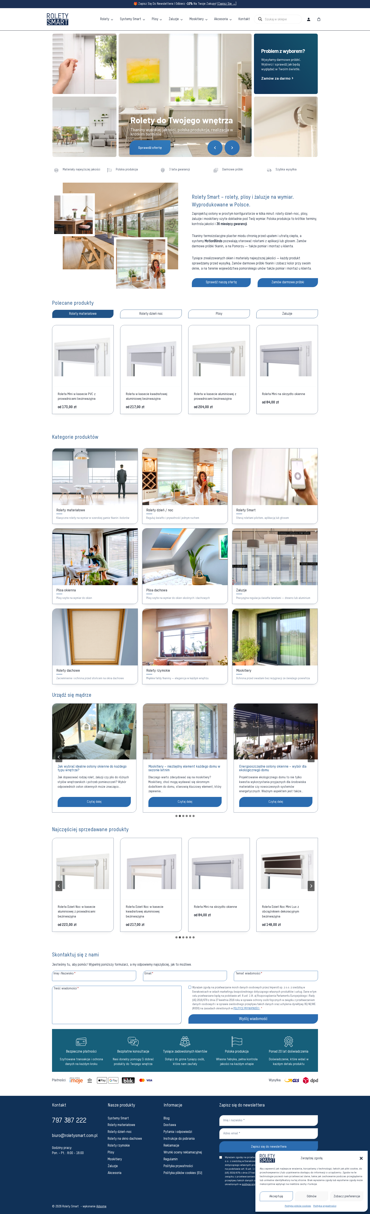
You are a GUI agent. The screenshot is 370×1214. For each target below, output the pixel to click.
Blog (167, 1118)
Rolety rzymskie (119, 1145)
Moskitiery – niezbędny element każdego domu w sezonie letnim (94, 768)
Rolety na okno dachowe (125, 1139)
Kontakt (244, 19)
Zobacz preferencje (347, 1196)
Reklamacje (171, 1145)
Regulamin (171, 1159)
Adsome (101, 1206)
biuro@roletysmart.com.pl (74, 1136)
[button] (361, 1158)
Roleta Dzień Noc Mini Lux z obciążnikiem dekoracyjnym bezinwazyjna (212, 911)
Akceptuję (276, 1196)
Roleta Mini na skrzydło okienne (283, 394)
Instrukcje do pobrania (179, 1139)
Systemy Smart (130, 19)
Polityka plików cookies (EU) (183, 1173)
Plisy (155, 19)
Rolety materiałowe (121, 1125)
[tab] (83, 314)
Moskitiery (196, 19)
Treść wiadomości (66, 988)
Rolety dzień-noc (120, 1132)
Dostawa (170, 1125)
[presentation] (94, 731)
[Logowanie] (308, 19)
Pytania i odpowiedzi (178, 1132)
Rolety (104, 19)
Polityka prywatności (324, 1206)
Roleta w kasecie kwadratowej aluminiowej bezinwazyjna (146, 396)
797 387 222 (69, 1120)
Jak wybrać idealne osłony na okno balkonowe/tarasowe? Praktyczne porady (270, 768)
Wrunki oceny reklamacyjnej (183, 1152)
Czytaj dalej (100, 803)
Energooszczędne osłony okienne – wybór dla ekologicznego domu (182, 768)
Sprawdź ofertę (150, 147)
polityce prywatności (253, 1184)
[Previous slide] (58, 757)
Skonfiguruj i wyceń (81, 355)
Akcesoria (221, 19)
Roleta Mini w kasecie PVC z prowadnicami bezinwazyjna (76, 396)
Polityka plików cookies (298, 1206)
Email (149, 973)
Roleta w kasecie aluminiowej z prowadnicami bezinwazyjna (215, 396)
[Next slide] (311, 757)
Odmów (311, 1196)
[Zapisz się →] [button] (226, 3)
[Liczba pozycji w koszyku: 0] (319, 19)
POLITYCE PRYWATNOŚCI (246, 1008)
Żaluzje (174, 19)
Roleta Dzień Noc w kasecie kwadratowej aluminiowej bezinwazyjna (76, 911)
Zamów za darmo (277, 78)
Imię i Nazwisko (65, 973)
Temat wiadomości (249, 973)
